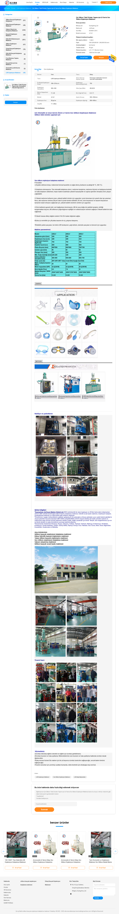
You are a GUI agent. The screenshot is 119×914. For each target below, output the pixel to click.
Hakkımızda (7, 892)
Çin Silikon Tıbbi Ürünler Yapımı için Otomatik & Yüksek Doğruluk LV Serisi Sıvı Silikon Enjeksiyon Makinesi (19, 86)
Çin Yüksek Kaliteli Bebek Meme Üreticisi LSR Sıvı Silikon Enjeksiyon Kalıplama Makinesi (43, 862)
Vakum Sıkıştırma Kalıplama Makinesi (15, 30)
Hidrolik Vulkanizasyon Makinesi (15, 39)
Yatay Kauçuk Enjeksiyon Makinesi (15, 49)
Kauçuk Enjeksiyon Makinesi (15, 34)
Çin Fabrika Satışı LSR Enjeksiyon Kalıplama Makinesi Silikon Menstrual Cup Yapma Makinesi (72, 862)
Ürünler (6, 887)
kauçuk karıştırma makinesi (15, 63)
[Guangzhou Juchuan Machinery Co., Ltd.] (11, 3)
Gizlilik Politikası (8, 903)
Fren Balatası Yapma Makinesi (15, 58)
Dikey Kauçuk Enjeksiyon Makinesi (15, 25)
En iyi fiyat (84, 57)
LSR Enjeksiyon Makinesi (15, 72)
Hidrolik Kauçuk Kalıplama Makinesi (15, 54)
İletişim (15, 102)
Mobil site (6, 900)
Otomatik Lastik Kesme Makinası (15, 68)
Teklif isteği (108, 2)
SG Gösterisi (80, 2)
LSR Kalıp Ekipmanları (79, 777)
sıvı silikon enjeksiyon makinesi (61, 777)
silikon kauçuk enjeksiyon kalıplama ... (15, 20)
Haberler (6, 895)
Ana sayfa (7, 884)
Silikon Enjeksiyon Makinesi (15, 44)
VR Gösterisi (7, 890)
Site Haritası (7, 897)
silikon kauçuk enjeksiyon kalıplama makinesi (28, 883)
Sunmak (44, 809)
